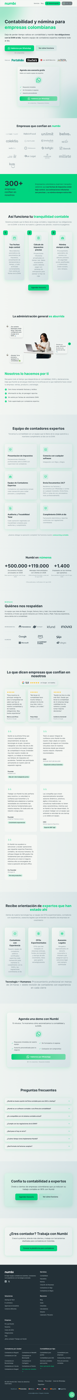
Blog (42, 3)
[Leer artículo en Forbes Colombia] (32, 60)
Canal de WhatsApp (59, 1381)
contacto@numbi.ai (33, 1393)
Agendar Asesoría (38, 288)
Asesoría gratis (54, 3)
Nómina (42, 1282)
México (31, 1389)
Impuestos (43, 1279)
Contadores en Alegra (46, 1291)
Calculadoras (44, 1309)
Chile (39, 1389)
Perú (45, 1389)
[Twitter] (9, 1281)
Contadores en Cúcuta (11, 1366)
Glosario (42, 1312)
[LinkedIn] (6, 1281)
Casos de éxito (9, 1330)
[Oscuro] (70, 3)
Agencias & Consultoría (12, 1306)
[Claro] (67, 3)
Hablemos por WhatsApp (21, 48)
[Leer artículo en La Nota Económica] (62, 60)
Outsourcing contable (64, 1358)
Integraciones (9, 1333)
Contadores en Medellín (29, 1352)
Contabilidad (44, 1275)
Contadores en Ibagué (11, 1369)
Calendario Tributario (46, 1315)
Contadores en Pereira (29, 1366)
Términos (40, 1381)
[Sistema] (63, 3)
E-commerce (8, 1303)
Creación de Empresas (47, 1285)
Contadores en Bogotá (11, 1352)
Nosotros (7, 1327)
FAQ (6, 1336)
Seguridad (41, 1384)
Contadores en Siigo (46, 1288)
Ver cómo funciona (46, 48)
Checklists (43, 1306)
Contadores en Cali (10, 1355)
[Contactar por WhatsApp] (72, 1395)
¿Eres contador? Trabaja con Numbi (16, 1339)
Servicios (36, 3)
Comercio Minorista (10, 1309)
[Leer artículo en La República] (48, 60)
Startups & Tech (10, 1300)
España (53, 1389)
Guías (41, 1303)
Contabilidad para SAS (47, 1358)
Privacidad (48, 1381)
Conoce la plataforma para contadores (38, 1248)
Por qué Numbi (9, 1324)
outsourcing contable (60, 535)
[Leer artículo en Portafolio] (18, 60)
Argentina (62, 1389)
